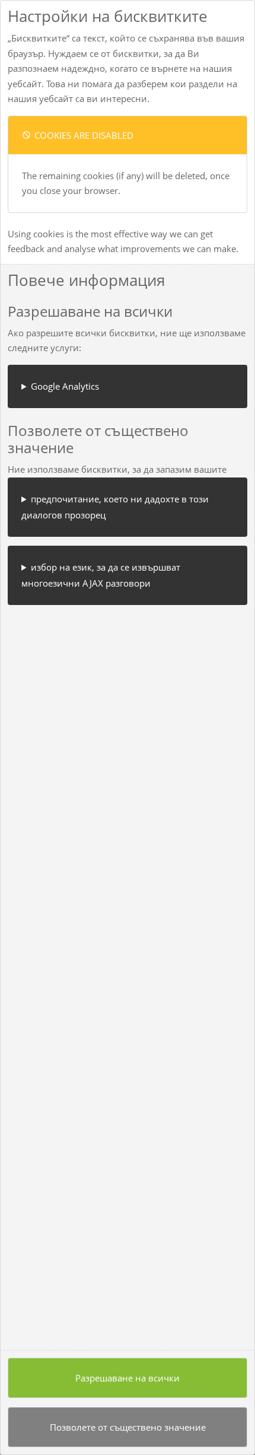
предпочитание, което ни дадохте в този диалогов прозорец (115, 507)
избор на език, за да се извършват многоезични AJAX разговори (100, 575)
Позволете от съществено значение (128, 1427)
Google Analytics (65, 386)
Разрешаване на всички (127, 1378)
